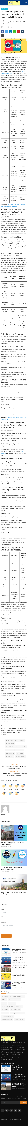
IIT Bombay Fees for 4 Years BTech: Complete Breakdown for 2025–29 (14, 774)
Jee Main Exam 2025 (19, 1019)
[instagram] (15, 1110)
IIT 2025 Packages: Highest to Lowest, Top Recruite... (19, 966)
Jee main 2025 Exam (15, 1009)
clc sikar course (19, 750)
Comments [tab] (4, 904)
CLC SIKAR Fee (12, 1003)
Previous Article (15, 764)
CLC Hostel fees (10, 750)
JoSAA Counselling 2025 (18, 996)
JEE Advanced (20, 753)
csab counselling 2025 (7, 1019)
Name (2, 909)
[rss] (19, 1110)
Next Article (13, 771)
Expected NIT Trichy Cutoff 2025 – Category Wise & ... (19, 1084)
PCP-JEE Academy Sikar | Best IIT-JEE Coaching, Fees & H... (12, 843)
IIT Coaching (3, 895)
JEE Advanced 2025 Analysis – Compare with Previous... (18, 959)
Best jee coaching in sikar (14, 999)
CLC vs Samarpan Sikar (11, 740)
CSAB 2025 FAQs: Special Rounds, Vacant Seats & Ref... (19, 975)
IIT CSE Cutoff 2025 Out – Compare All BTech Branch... (19, 984)
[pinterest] (11, 1110)
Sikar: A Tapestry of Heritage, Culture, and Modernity (13, 893)
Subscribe (23, 1102)
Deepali (3, 814)
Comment (3, 922)
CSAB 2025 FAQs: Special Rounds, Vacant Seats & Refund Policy (14, 767)
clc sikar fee (23, 747)
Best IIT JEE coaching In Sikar (17, 1013)
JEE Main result (9, 756)
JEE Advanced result (20, 756)
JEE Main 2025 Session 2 (7, 1006)
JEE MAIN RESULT (10, 753)
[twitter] (7, 1110)
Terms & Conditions (6, 1122)
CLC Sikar (21, 740)
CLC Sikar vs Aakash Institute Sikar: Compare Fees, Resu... (11, 868)
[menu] (2, 2)
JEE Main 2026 (18, 1006)
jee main (4, 1003)
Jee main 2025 (5, 1009)
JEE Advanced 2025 (6, 996)
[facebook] (3, 1110)
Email (2, 916)
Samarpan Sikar (10, 743)
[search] (26, 2)
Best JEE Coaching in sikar (12, 747)
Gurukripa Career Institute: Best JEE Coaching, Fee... (19, 950)
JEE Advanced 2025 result (7, 1016)
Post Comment (6, 936)
